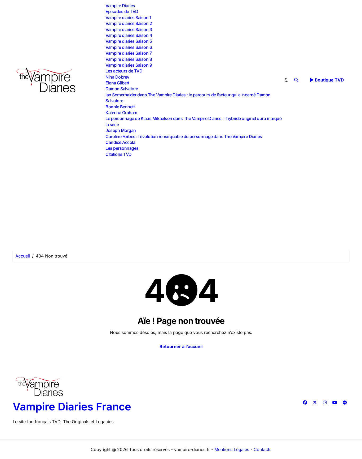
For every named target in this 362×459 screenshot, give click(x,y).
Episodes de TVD (121, 11)
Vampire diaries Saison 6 (128, 47)
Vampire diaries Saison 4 (128, 35)
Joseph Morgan (120, 130)
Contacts (262, 449)
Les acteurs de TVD (123, 71)
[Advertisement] (181, 200)
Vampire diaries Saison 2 (128, 23)
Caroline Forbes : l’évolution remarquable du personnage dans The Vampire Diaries (183, 136)
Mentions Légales (232, 449)
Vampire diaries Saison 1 (128, 17)
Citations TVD (118, 154)
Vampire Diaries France (72, 406)
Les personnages (122, 148)
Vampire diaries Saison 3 (128, 29)
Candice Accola (120, 142)
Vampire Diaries (120, 5)
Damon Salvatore (121, 88)
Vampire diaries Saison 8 (128, 59)
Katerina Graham (121, 112)
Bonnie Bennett (120, 106)
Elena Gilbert (117, 82)
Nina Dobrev (117, 77)
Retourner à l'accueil (181, 346)
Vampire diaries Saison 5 (128, 41)
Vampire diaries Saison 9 (128, 65)
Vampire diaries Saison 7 (128, 53)
